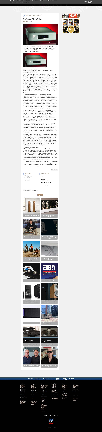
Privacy (45, 415)
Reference (63, 386)
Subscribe (60, 5)
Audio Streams (43, 407)
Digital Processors (23, 401)
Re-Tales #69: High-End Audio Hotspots (31, 365)
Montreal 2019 (54, 391)
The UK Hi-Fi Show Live (76, 390)
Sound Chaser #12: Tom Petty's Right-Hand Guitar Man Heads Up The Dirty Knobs (31, 259)
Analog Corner (43, 404)
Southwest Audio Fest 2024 (56, 392)
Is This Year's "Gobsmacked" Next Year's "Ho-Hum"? (49, 366)
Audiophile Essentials (65, 387)
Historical (63, 390)
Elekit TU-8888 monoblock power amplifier (49, 216)
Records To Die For (44, 386)
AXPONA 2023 (54, 385)
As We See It (43, 392)
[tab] (40, 195)
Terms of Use (55, 415)
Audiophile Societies (75, 385)
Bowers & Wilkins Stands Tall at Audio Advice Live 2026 (31, 345)
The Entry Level (43, 409)
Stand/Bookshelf (22, 386)
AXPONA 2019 (54, 387)
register (28, 190)
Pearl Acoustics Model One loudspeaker (31, 215)
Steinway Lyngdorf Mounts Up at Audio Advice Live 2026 (49, 345)
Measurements (43, 183)
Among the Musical (44, 391)
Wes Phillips (25, 21)
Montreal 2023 (54, 389)
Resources (66, 5)
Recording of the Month (44, 385)
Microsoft (44, 165)
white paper (34, 72)
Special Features (64, 385)
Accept (89, 1)
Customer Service (75, 389)
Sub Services (74, 400)
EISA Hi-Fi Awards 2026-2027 (49, 280)
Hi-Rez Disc (22, 400)
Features (42, 388)
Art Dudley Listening (44, 405)
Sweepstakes (64, 398)
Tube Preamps (22, 390)
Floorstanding (22, 385)
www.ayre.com (27, 180)
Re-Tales (42, 400)
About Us (74, 388)
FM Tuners (32, 388)
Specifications (43, 179)
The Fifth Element (43, 406)
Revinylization (43, 401)
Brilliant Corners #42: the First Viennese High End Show (49, 323)
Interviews (63, 388)
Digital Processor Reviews (34, 15)
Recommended (41, 5)
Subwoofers (22, 387)
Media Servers (22, 403)
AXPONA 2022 (54, 386)
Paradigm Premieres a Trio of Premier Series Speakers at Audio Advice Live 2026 (49, 301)
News (57, 5)
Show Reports (54, 383)
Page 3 (42, 178)
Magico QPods (31, 280)
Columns (47, 5)
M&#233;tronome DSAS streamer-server (31, 322)
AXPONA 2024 (54, 384)
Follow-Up (25, 127)
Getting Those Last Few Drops (46, 182)
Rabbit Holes (43, 398)
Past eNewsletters (64, 395)
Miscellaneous (33, 398)
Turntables (32, 385)
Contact (49, 415)
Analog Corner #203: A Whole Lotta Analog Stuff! (49, 259)
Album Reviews (43, 387)
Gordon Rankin (32, 111)
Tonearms (32, 386)
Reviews (35, 5)
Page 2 (55, 169)
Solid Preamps (22, 392)
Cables (32, 391)
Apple (38, 165)
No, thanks (85, 1)
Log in (24, 190)
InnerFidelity (32, 404)
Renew (73, 399)
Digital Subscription (75, 398)
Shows (53, 5)
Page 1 (42, 175)
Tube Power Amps (23, 391)
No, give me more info (24, 1)
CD (20, 399)
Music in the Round (44, 408)
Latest (40, 195)
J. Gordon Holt (33, 403)
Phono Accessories (33, 392)
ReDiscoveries (43, 399)
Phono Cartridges (33, 387)
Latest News (64, 393)
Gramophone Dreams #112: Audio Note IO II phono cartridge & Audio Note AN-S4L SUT (49, 237)
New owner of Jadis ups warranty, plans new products (31, 237)
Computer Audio (22, 402)
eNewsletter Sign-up (75, 386)
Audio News (64, 394)
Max (47, 159)
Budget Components (34, 401)
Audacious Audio (33, 402)
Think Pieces (64, 389)
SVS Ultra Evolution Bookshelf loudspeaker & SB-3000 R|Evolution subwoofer (31, 301)
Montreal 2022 (54, 390)
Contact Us (74, 387)
